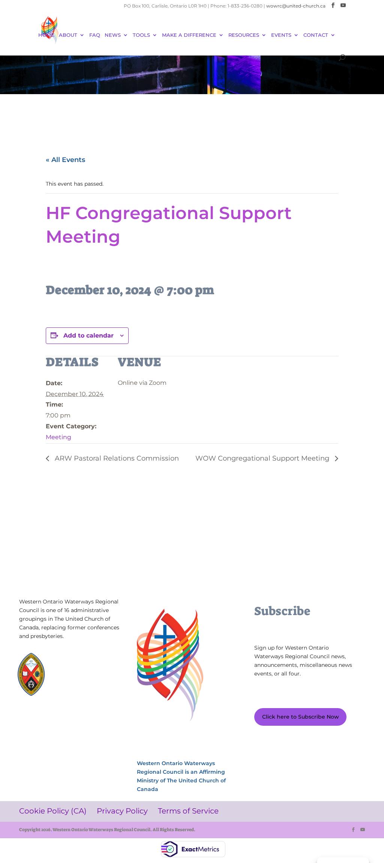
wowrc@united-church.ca (296, 6)
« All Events (65, 160)
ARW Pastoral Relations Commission (116, 458)
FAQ (94, 35)
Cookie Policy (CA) (40, 727)
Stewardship (76, 692)
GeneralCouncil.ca (82, 684)
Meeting (58, 437)
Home (46, 35)
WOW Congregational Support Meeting (263, 458)
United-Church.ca (82, 663)
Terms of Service (39, 738)
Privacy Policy (80, 727)
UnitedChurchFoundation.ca (82, 677)
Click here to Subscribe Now (300, 716)
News (113, 35)
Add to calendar (88, 335)
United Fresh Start (82, 699)
